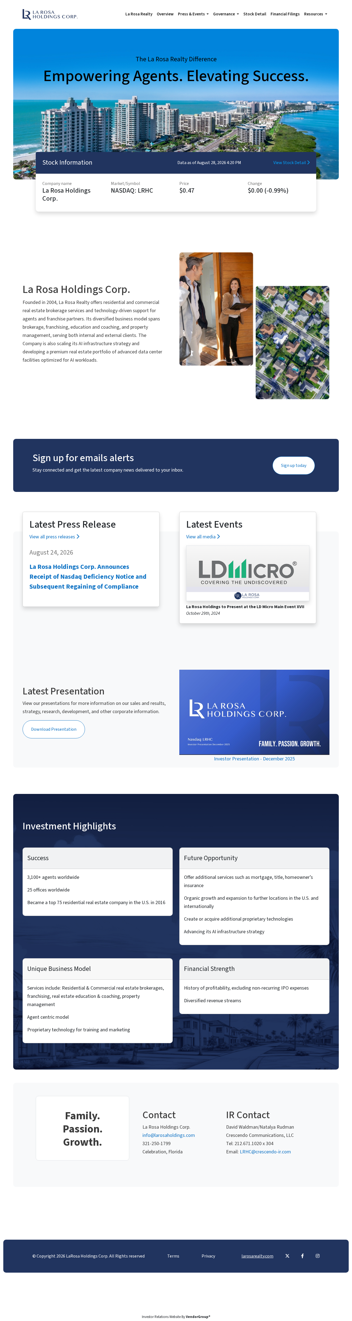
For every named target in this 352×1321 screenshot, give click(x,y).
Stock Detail (254, 14)
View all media (201, 536)
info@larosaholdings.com (168, 1135)
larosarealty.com (257, 1256)
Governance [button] (224, 14)
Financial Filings (285, 14)
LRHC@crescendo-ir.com (265, 1151)
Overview (165, 14)
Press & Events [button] (192, 14)
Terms (173, 1256)
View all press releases (52, 536)
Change (255, 184)
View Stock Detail (290, 163)
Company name (57, 184)
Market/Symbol (125, 184)
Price (184, 184)
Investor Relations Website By (176, 1316)
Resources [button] (314, 14)
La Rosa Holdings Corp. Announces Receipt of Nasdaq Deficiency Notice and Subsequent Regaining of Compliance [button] (88, 576)
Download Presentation (53, 729)
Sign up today (293, 466)
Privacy (208, 1256)
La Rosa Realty (138, 14)
